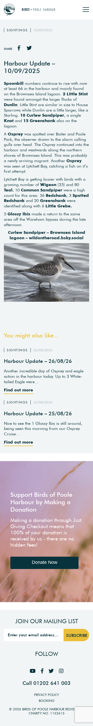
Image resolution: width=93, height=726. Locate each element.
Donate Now (44, 562)
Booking (47, 701)
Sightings (17, 30)
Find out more (18, 389)
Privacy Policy (46, 695)
